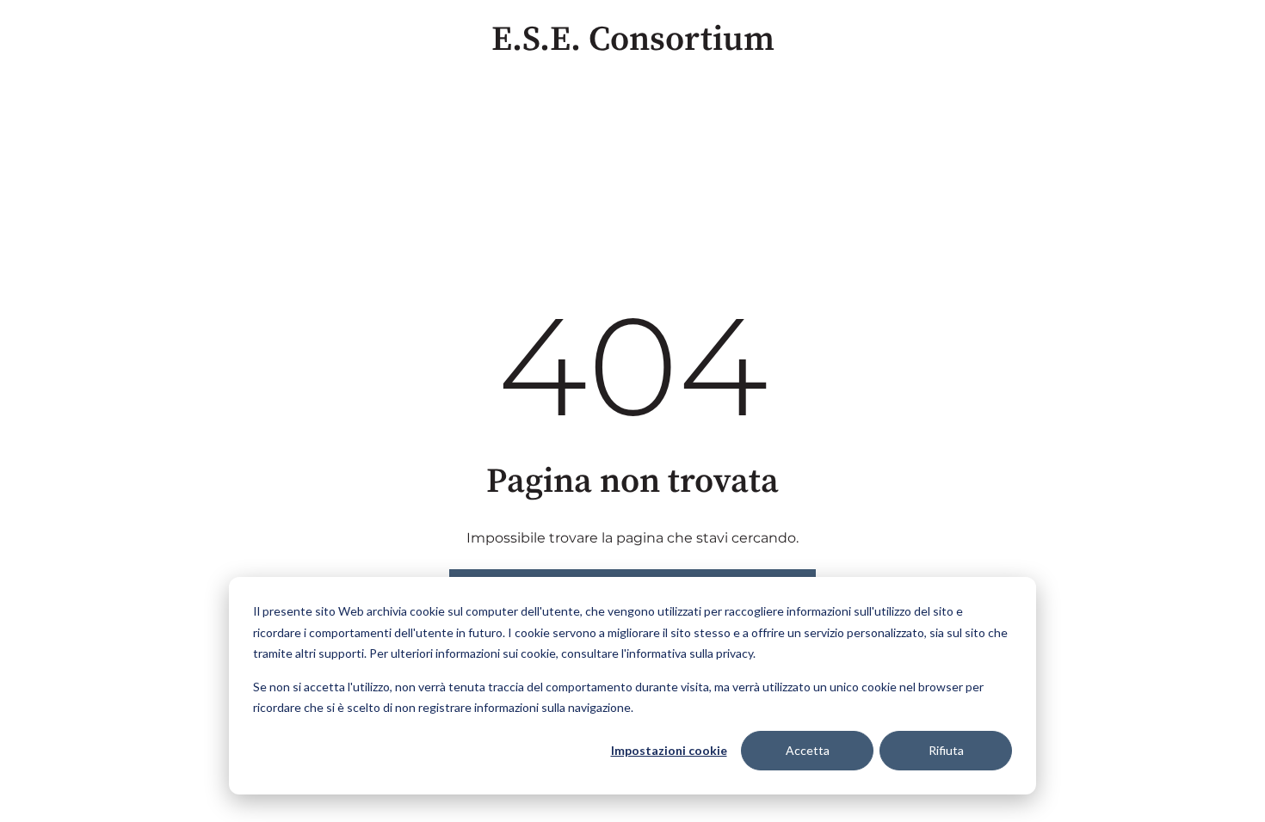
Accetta (808, 750)
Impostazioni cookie (669, 750)
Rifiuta (946, 750)
